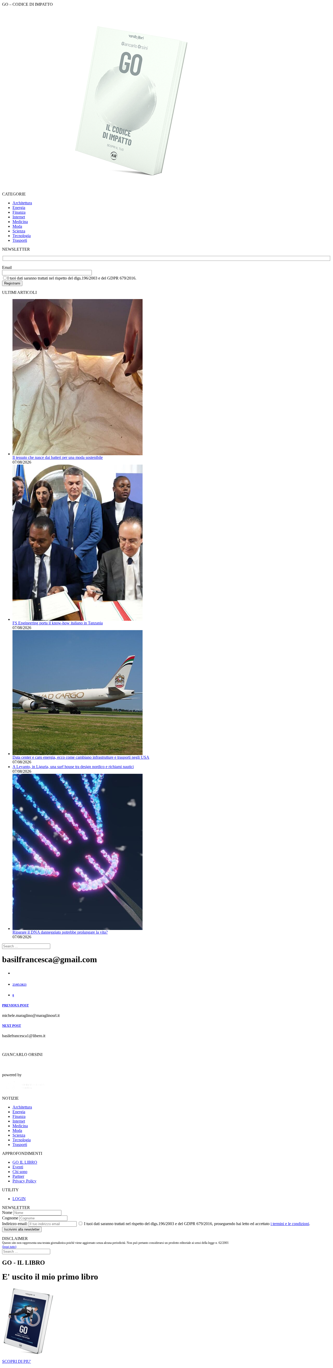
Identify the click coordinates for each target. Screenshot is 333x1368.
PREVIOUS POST (15, 1005)
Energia (18, 207)
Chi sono (19, 1171)
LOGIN (19, 1198)
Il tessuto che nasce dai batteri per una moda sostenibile (57, 457)
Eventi (17, 1167)
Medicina (20, 221)
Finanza (18, 212)
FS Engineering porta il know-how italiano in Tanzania (57, 623)
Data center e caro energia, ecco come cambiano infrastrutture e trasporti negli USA (80, 757)
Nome (7, 1212)
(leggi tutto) (9, 1247)
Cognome (10, 1218)
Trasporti (19, 240)
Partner (18, 1176)
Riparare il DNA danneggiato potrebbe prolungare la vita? (60, 932)
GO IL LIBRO (24, 1162)
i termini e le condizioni (290, 1223)
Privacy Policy (24, 1181)
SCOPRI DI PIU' (16, 1361)
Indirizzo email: (15, 1223)
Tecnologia (21, 235)
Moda (17, 226)
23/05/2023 (19, 984)
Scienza (18, 231)
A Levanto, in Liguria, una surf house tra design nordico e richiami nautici (73, 766)
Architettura (22, 203)
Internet (18, 217)
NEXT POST (11, 1026)
